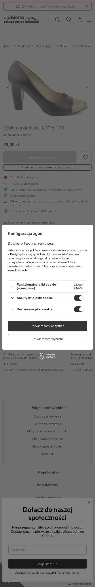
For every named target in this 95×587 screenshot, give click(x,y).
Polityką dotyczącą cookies (28, 254)
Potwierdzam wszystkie (47, 326)
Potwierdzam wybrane (48, 339)
